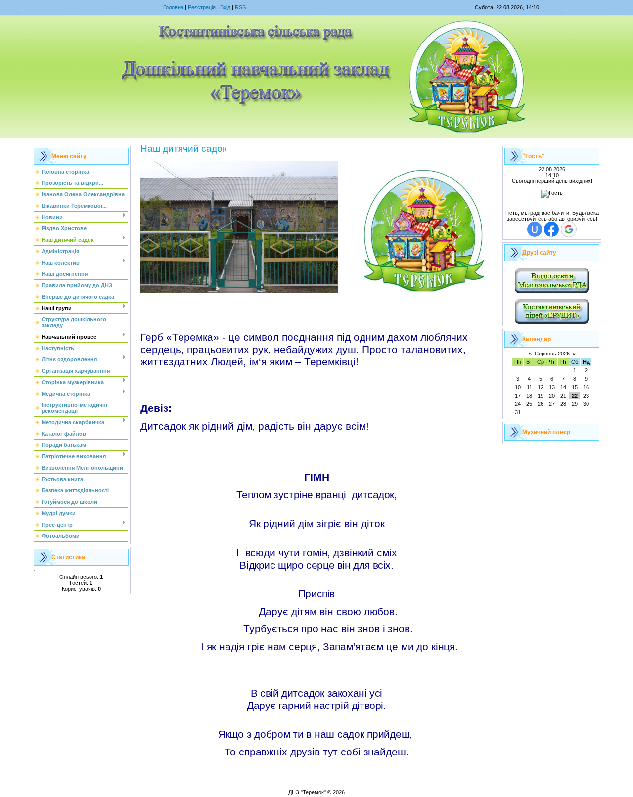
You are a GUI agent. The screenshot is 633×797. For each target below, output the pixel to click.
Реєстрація (202, 7)
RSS (240, 7)
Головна (173, 7)
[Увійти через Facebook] (551, 229)
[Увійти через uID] (534, 229)
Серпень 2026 (552, 353)
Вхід (225, 7)
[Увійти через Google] (569, 229)
